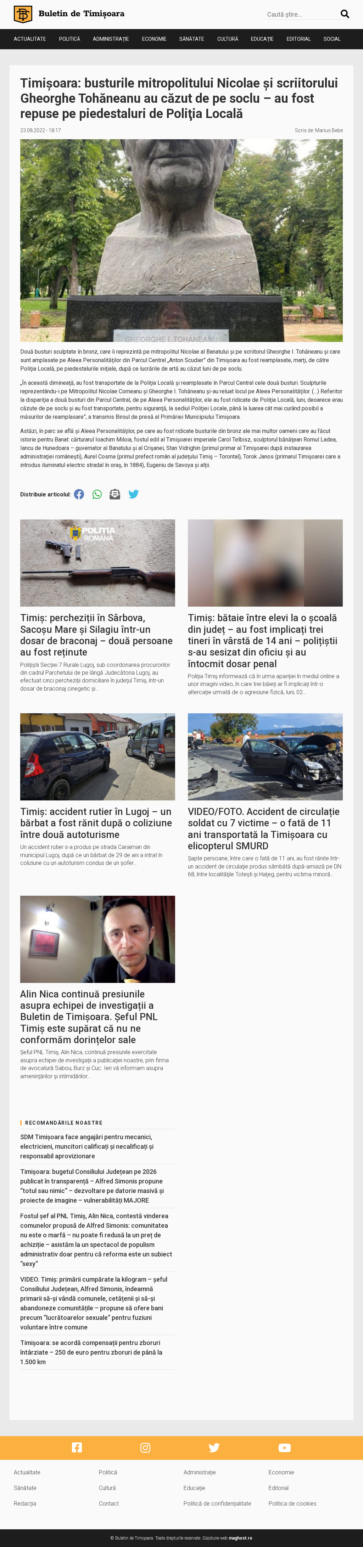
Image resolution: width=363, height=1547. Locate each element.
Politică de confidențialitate (217, 1503)
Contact (109, 1503)
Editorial (299, 39)
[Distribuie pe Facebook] (79, 494)
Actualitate (30, 39)
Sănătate (191, 39)
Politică (69, 39)
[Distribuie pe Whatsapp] (97, 494)
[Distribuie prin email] (115, 494)
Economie (154, 39)
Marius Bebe (329, 130)
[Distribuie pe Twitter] (133, 494)
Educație (262, 39)
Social (332, 39)
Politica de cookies (293, 1503)
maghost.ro (240, 1538)
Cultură (227, 39)
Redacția (25, 1503)
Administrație (111, 39)
